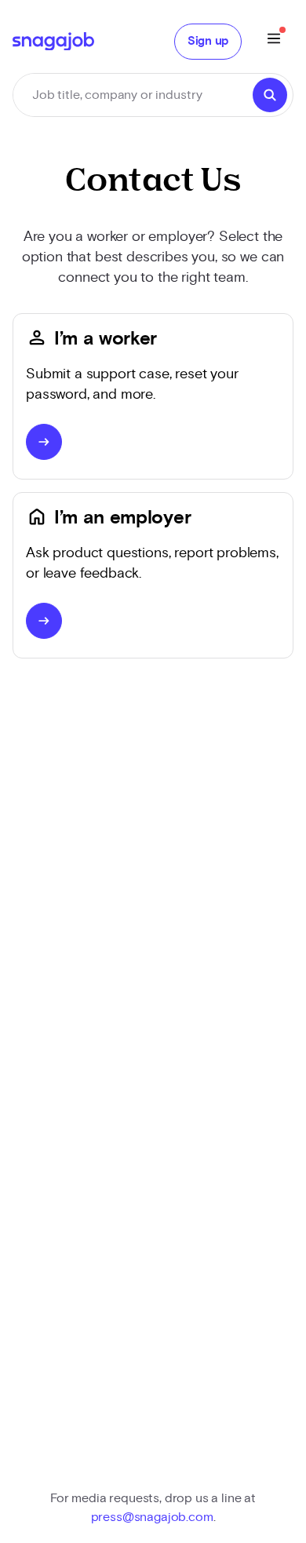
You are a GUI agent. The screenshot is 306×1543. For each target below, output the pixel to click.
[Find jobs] (270, 95)
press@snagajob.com (152, 1517)
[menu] (273, 41)
